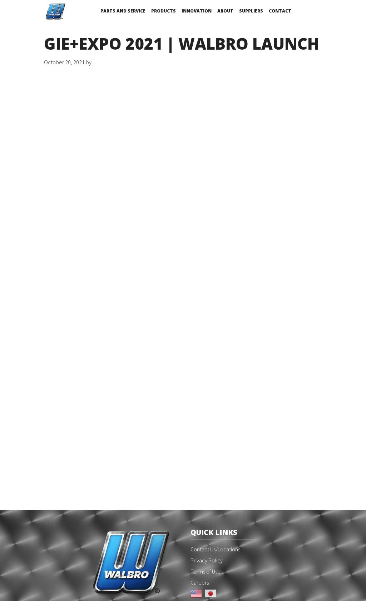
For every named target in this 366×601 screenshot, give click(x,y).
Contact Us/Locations (215, 549)
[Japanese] (210, 592)
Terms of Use (206, 571)
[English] (196, 592)
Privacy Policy (207, 560)
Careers (200, 582)
